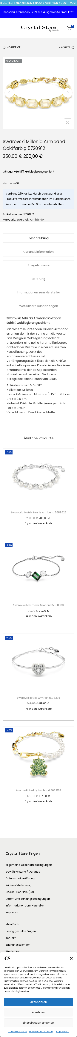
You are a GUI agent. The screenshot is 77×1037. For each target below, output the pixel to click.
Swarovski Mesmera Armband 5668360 (38, 605)
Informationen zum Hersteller (38, 292)
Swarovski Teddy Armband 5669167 (38, 790)
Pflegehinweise (39, 265)
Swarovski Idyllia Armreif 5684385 (38, 698)
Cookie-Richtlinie (17, 1031)
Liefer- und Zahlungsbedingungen (28, 899)
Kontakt (11, 938)
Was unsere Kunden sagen (38, 306)
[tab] (38, 238)
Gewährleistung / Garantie (23, 872)
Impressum (62, 1031)
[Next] (67, 93)
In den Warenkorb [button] (40, 523)
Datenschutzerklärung (41, 1031)
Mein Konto (13, 924)
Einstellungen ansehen (38, 1023)
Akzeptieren (38, 1002)
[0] (69, 28)
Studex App (13, 951)
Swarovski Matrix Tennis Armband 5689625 (38, 512)
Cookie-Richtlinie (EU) (20, 892)
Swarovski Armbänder (31, 219)
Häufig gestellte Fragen (21, 931)
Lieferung (38, 279)
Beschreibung (38, 238)
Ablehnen (38, 1012)
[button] (71, 958)
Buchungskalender (18, 945)
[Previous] (9, 93)
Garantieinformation (38, 252)
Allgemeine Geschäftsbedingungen (29, 865)
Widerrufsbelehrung (18, 885)
